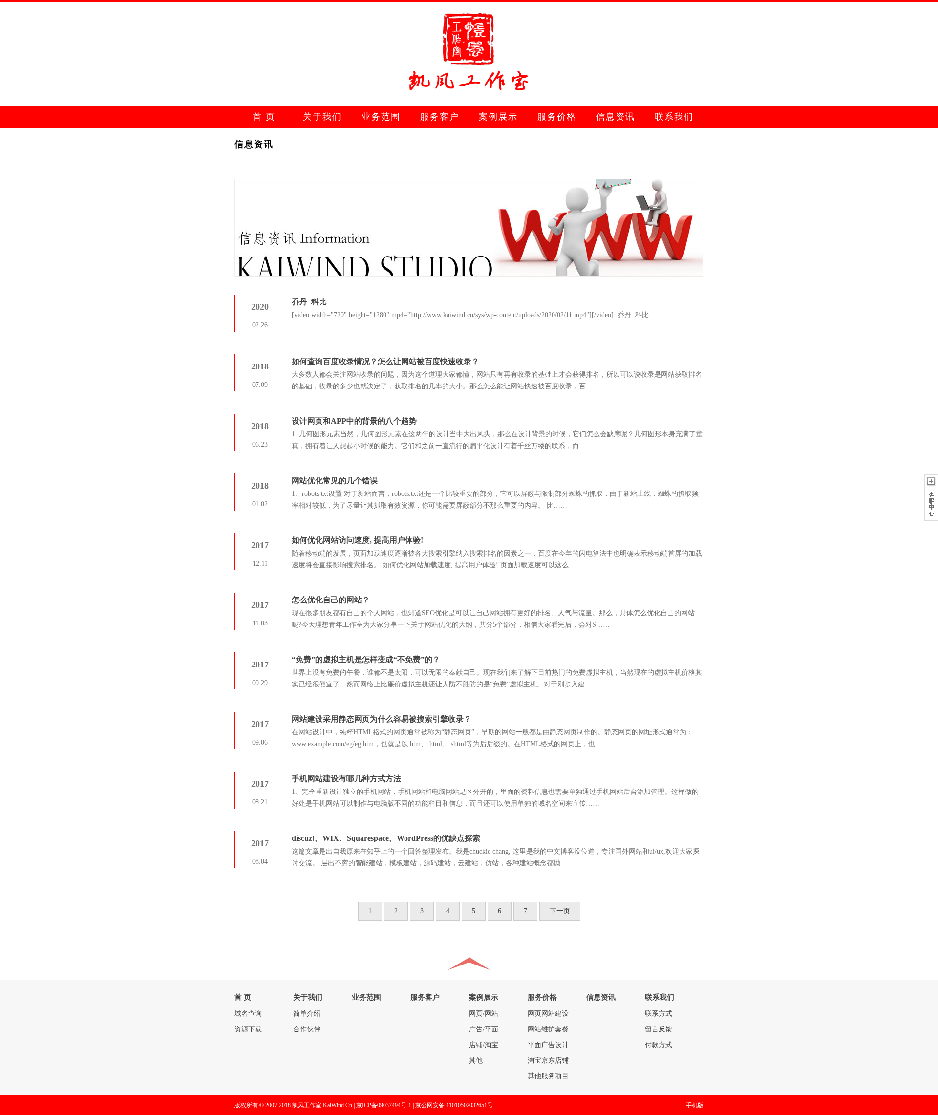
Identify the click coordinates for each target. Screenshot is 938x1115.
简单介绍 (306, 1013)
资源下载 (248, 1029)
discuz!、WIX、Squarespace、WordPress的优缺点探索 (386, 838)
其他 (476, 1060)
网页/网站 (483, 1013)
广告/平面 (483, 1029)
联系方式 (658, 1013)
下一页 (560, 911)
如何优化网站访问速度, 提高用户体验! (357, 540)
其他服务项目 (548, 1076)
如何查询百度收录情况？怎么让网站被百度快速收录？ (385, 361)
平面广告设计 (548, 1045)
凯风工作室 (306, 1105)
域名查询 (248, 1013)
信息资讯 (615, 117)
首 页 (264, 117)
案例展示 (498, 117)
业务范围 (381, 117)
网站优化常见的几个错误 (335, 480)
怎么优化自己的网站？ (331, 600)
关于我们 (322, 117)
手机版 (695, 1105)
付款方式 (658, 1045)
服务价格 (556, 117)
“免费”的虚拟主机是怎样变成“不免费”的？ (366, 659)
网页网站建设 (548, 1013)
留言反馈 (658, 1029)
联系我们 (674, 117)
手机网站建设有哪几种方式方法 (346, 778)
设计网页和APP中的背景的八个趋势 (354, 421)
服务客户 (439, 117)
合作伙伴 (306, 1029)
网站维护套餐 (548, 1029)
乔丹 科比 (309, 302)
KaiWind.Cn (337, 1105)
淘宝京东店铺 (548, 1060)
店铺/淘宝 (483, 1045)
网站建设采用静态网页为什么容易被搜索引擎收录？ (381, 719)
